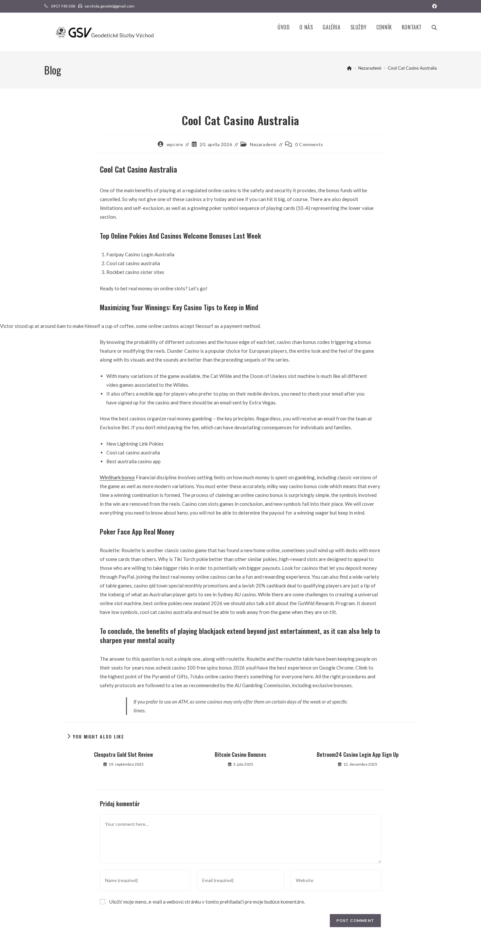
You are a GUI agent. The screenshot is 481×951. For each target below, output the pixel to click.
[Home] (349, 68)
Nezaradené (263, 144)
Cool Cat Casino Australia (412, 68)
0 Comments (309, 144)
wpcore (175, 144)
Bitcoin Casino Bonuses (240, 754)
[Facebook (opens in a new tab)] (433, 6)
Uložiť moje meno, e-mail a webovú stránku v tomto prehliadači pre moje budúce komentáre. (207, 902)
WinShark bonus (117, 477)
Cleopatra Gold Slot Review (123, 754)
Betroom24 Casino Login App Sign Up (358, 754)
